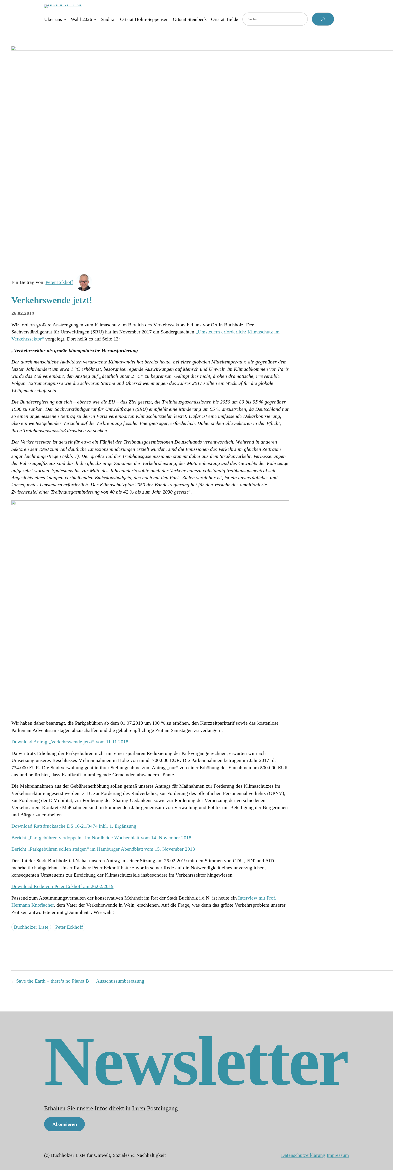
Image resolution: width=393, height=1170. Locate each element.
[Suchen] (323, 19)
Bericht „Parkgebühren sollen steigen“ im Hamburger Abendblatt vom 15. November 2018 (103, 849)
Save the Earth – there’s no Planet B (52, 981)
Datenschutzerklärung (303, 1155)
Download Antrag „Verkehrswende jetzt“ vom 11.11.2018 (69, 741)
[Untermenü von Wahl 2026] (94, 19)
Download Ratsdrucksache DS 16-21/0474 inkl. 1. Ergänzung (73, 826)
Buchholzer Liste (31, 927)
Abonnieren (64, 1124)
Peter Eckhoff (59, 282)
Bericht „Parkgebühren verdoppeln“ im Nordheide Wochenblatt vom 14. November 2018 (101, 837)
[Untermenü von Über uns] (64, 19)
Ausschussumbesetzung (120, 981)
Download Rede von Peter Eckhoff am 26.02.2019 (62, 886)
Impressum (338, 1155)
